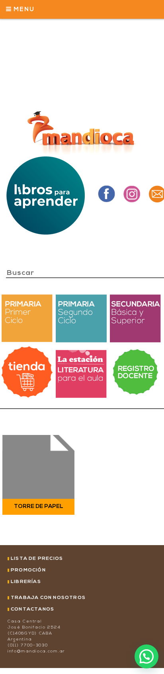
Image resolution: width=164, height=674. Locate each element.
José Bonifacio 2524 (34, 627)
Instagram (132, 194)
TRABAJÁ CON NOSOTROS (48, 597)
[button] (146, 656)
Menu (23, 10)
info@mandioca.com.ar (36, 651)
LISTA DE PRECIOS (37, 558)
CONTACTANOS (32, 609)
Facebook (106, 194)
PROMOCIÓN (28, 570)
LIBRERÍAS (26, 581)
